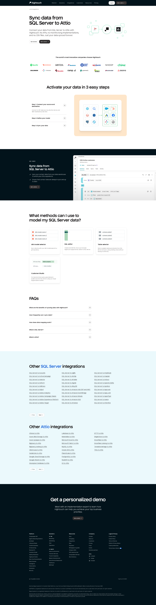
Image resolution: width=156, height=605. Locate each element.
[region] (16, 590)
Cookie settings (16, 598)
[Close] (30, 578)
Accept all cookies (16, 589)
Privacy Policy (16, 586)
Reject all (16, 594)
